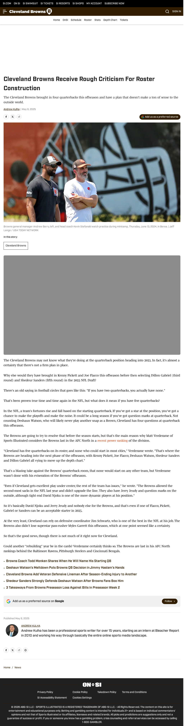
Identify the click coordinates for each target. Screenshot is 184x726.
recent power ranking (112, 440)
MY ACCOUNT (94, 3)
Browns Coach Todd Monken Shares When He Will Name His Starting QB (58, 561)
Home (56, 20)
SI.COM (7, 3)
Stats (98, 20)
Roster (88, 20)
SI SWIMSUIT (30, 3)
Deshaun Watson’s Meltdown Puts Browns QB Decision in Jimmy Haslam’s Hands (65, 568)
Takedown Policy (106, 692)
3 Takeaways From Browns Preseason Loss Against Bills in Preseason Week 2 (63, 587)
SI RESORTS (63, 3)
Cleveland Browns (16, 245)
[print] (25, 650)
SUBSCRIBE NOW (114, 3)
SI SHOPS (78, 3)
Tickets (124, 20)
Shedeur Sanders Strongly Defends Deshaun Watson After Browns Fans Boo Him (65, 581)
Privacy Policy (45, 692)
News (18, 667)
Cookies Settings (82, 698)
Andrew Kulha (12, 109)
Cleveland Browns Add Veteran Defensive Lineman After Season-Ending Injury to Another (71, 574)
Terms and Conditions (134, 692)
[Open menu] (5, 11)
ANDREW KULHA (30, 626)
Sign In (176, 11)
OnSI (65, 20)
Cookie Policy (80, 692)
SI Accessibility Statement (52, 698)
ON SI (17, 3)
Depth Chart (110, 20)
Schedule (76, 20)
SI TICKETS (47, 3)
